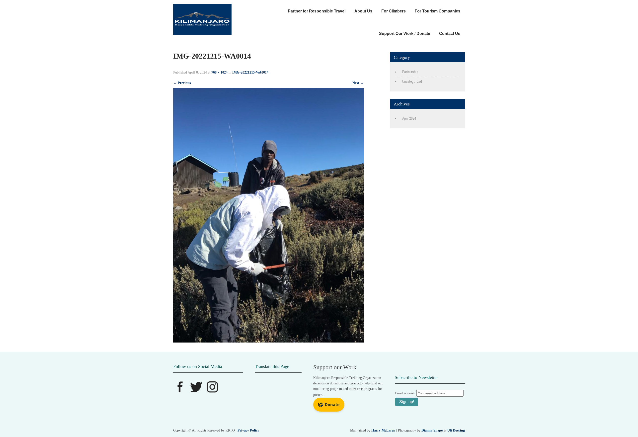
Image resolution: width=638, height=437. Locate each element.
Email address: (405, 393)
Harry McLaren (383, 430)
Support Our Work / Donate (404, 33)
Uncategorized (412, 82)
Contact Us (449, 33)
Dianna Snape (432, 430)
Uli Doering (456, 430)
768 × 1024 (219, 72)
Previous (182, 83)
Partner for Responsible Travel (316, 11)
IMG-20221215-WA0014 (250, 72)
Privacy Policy (248, 430)
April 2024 (409, 118)
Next (358, 83)
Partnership (410, 72)
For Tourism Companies (437, 11)
